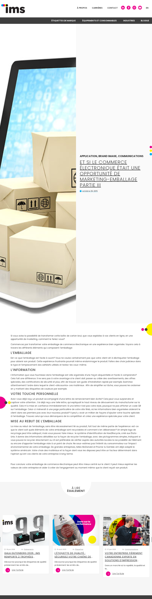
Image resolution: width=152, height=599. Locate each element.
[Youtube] (140, 8)
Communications (131, 549)
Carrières (97, 7)
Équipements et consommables (99, 20)
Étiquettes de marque (63, 20)
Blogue (145, 20)
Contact (112, 7)
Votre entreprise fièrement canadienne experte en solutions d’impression (123, 556)
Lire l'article (17, 570)
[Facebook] (129, 8)
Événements (28, 549)
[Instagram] (134, 8)
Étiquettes (79, 549)
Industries (129, 20)
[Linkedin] (123, 8)
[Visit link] (45, 8)
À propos (82, 7)
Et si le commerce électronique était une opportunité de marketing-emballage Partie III (110, 173)
